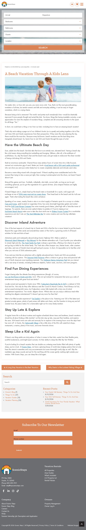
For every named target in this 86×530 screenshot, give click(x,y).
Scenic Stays (26, 347)
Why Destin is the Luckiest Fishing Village (64, 367)
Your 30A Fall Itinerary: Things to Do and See (61, 397)
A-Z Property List (51, 478)
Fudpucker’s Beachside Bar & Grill (53, 284)
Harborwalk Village (31, 323)
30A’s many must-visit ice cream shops (32, 194)
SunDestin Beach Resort (13, 211)
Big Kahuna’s (31, 240)
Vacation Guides (11, 398)
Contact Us (5, 511)
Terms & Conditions (56, 525)
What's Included (50, 475)
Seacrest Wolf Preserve (35, 257)
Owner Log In (49, 506)
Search (43, 47)
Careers (4, 508)
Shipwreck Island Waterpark (15, 240)
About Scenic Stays (8, 503)
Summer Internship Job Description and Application (19, 516)
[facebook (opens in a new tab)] (4, 491)
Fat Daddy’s (36, 298)
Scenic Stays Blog (8, 506)
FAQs (4, 513)
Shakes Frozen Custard (60, 211)
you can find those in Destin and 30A (18, 277)
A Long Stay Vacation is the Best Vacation (22, 367)
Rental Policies (50, 480)
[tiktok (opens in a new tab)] (18, 491)
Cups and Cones (11, 204)
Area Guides (49, 473)
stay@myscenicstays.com (15, 485)
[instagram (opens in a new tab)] (13, 491)
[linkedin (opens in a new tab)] (8, 491)
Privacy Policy (44, 525)
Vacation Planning (11, 400)
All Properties (49, 470)
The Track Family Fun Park (31, 243)
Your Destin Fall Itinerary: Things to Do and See (62, 392)
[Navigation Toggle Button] (81, 4)
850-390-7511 (12, 483)
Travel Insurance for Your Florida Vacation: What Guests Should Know (62, 403)
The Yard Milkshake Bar (35, 214)
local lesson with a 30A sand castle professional (62, 165)
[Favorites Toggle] (77, 4)
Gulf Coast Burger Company (21, 206)
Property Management (52, 503)
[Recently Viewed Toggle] (72, 4)
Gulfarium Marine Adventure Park (55, 260)
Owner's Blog (10, 392)
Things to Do (10, 395)
